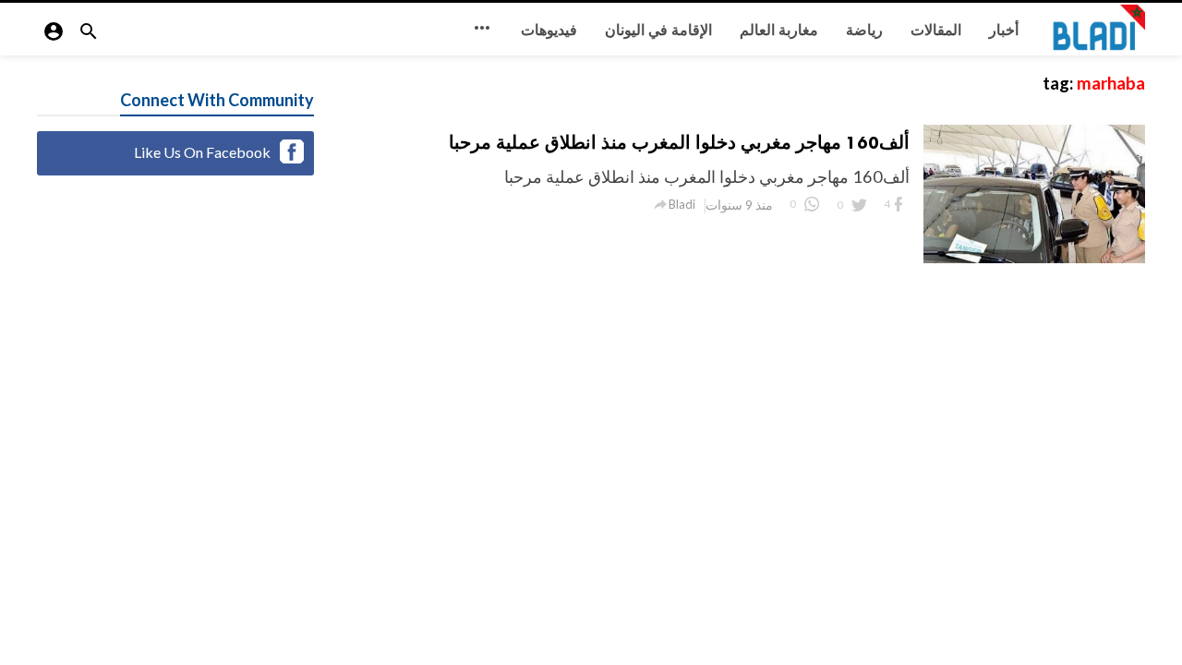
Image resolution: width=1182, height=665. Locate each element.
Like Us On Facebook (202, 152)
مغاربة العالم (779, 30)
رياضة (864, 30)
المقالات (936, 30)
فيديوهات (549, 30)
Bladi (682, 204)
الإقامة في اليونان (658, 30)
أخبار (1004, 30)
